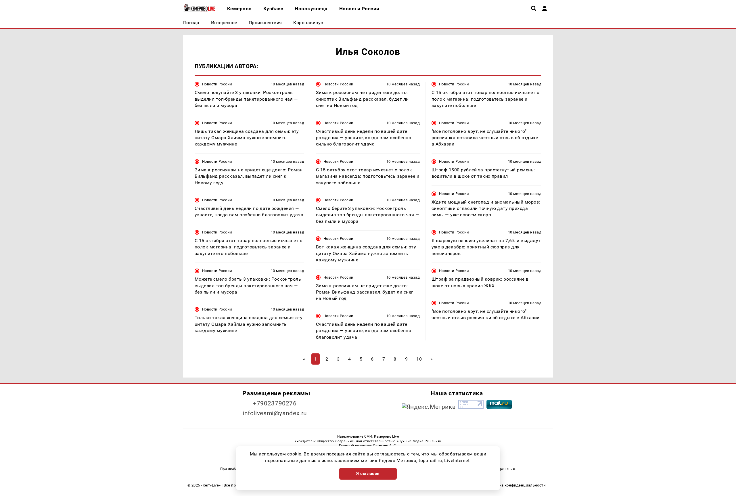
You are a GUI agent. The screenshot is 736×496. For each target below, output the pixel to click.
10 (419, 359)
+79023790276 (275, 403)
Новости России (217, 84)
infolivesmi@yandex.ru (275, 413)
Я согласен (368, 473)
